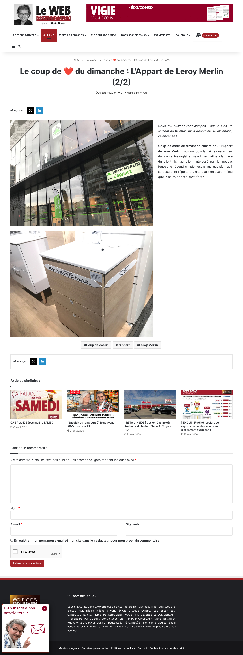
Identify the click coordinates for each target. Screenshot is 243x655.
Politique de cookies (123, 648)
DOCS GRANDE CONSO (134, 35)
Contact (142, 648)
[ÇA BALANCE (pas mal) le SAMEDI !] (36, 404)
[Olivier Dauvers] (42, 14)
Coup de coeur (97, 345)
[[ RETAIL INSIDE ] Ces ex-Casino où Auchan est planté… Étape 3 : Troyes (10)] (150, 404)
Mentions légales (69, 648)
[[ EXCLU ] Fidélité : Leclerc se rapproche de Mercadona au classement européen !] (207, 404)
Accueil (80, 59)
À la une (92, 59)
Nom (15, 508)
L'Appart (124, 345)
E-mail (16, 524)
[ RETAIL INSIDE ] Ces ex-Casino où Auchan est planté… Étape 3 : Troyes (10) (147, 426)
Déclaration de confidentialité (167, 648)
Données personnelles (95, 648)
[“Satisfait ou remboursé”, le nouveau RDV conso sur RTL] (93, 404)
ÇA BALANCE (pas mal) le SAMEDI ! (32, 422)
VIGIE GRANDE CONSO (103, 35)
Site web (132, 524)
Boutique (182, 35)
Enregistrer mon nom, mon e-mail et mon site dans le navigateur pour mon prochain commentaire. (87, 540)
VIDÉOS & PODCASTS (71, 35)
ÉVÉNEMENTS (162, 35)
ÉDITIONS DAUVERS (24, 35)
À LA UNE (48, 35)
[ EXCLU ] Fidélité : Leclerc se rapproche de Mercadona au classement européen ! (200, 426)
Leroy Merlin (148, 345)
